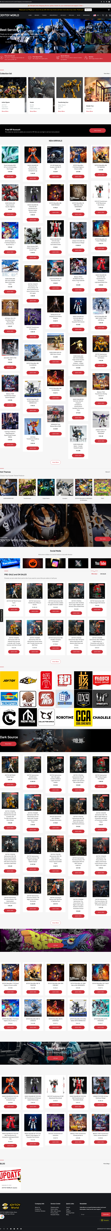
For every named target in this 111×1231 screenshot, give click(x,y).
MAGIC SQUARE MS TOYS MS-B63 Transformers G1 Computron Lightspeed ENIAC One (101, 278)
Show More (5, 111)
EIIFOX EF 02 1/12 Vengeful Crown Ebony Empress (55, 316)
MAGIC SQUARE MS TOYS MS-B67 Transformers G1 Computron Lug (10, 1098)
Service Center (55, 1203)
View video (103, 539)
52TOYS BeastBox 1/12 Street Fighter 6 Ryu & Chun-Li (10, 242)
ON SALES (103, 574)
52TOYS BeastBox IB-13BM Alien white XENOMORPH (78, 204)
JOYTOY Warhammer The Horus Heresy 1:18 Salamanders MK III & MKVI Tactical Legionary (78, 861)
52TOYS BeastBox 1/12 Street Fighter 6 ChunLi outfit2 (78, 167)
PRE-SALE (71, 15)
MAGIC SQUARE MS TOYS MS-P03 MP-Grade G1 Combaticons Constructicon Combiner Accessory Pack (78, 405)
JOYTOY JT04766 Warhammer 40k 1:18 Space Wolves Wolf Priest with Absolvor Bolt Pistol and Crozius (76, 641)
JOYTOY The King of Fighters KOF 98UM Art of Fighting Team (55, 899)
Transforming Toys (63, 102)
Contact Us (38, 1209)
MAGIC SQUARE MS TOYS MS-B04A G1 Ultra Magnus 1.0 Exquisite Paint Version (33, 1135)
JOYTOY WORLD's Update (9, 1187)
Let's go (55, 945)
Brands (37, 15)
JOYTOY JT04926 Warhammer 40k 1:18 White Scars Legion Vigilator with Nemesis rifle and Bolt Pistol (78, 778)
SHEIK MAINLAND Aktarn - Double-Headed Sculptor (78, 446)
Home (30, 15)
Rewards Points (55, 1214)
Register (68, 1211)
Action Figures (6, 102)
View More (107, 73)
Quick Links (70, 1203)
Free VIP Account (12, 129)
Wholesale (86, 15)
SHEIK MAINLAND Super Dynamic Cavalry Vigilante (10, 204)
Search (68, 1207)
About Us (37, 1207)
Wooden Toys (90, 106)
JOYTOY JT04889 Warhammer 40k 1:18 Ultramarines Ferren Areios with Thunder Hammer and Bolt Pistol (34, 641)
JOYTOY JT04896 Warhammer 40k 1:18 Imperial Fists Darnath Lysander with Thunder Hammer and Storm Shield (14, 641)
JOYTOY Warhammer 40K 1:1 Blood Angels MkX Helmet (101, 777)
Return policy (54, 1209)
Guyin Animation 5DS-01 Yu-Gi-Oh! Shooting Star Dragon (10, 167)
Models (32, 102)
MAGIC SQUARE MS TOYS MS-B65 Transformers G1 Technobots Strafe (78, 1098)
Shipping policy (55, 1207)
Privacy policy (54, 1212)
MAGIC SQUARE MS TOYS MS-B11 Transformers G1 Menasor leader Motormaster (32, 208)
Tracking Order (70, 1212)
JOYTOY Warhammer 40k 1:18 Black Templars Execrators (55, 639)
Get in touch (97, 130)
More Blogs (106, 1163)
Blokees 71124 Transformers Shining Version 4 (101, 393)
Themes (44, 15)
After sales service (56, 1211)
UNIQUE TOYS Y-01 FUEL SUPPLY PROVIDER (101, 431)
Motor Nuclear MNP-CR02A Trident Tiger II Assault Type (33, 248)
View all (107, 472)
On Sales (63, 15)
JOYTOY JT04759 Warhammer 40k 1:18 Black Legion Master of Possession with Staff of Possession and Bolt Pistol (97, 641)
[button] (53, 750)
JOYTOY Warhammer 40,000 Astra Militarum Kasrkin (34, 602)
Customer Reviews (40, 1211)
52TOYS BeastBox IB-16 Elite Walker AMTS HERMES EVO (33, 401)
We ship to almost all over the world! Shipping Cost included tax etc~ (16, 1)
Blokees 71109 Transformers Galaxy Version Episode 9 (10, 395)
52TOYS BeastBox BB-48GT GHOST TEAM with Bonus (101, 318)
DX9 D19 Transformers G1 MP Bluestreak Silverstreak (101, 203)
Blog (78, 15)
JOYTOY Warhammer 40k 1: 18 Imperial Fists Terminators (101, 356)
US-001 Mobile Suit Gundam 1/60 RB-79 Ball (55, 167)
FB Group (88, 9)
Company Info (39, 1203)
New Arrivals (53, 15)
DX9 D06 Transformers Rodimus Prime (33, 438)
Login (67, 1209)
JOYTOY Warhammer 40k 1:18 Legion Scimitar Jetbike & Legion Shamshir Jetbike (55, 602)
